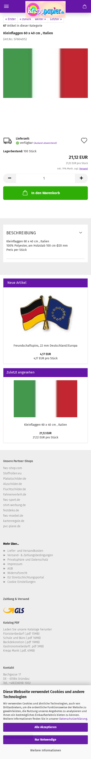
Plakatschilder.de (14, 478)
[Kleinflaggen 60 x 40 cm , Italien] (45, 73)
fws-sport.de (11, 500)
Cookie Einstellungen (21, 582)
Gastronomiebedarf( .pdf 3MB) (23, 646)
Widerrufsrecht (17, 573)
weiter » (40, 19)
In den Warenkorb (45, 193)
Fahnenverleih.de (14, 494)
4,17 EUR (45, 354)
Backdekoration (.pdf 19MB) (21, 642)
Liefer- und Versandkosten (25, 551)
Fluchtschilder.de (14, 489)
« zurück (25, 19)
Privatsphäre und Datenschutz (27, 559)
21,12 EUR (45, 433)
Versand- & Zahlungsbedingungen (30, 555)
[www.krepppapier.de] (45, 9)
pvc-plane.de (12, 526)
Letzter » (56, 19)
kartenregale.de (13, 521)
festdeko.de (11, 510)
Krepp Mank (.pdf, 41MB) (19, 650)
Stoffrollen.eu (12, 473)
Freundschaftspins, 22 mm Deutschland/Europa (45, 345)
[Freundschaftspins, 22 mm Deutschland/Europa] (45, 314)
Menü (6, 6)
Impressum (14, 564)
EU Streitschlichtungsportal (25, 577)
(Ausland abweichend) (45, 143)
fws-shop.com (12, 468)
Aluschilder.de (12, 484)
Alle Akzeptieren (45, 727)
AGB (10, 568)
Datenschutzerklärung (73, 718)
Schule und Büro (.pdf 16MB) (22, 638)
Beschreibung (21, 232)
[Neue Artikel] (82, 282)
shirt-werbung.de (14, 505)
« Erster (10, 19)
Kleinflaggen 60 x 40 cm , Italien (45, 425)
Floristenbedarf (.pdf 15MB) (21, 633)
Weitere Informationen (45, 750)
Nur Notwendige (45, 739)
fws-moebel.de (13, 515)
